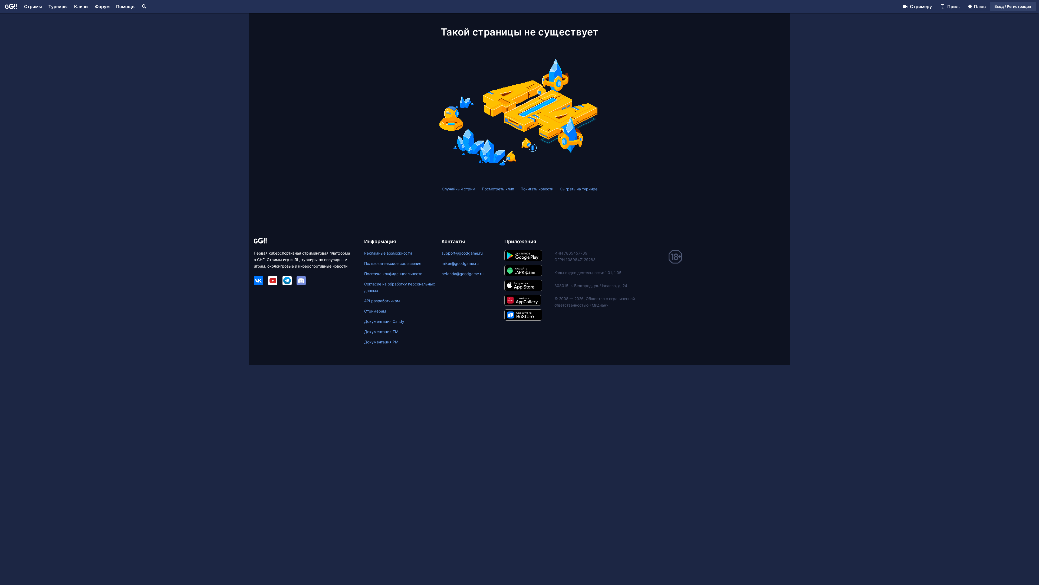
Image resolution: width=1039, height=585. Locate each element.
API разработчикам (382, 300)
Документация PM (381, 342)
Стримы (33, 6)
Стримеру (921, 6)
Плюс (980, 6)
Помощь (125, 6)
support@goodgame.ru (462, 253)
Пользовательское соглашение (392, 263)
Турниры (58, 6)
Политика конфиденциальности (393, 273)
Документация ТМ (381, 331)
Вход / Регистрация (1012, 6)
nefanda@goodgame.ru (463, 273)
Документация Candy (384, 321)
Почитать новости (537, 189)
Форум (102, 6)
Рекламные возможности (388, 253)
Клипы (81, 6)
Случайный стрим (458, 189)
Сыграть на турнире (578, 189)
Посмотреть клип (498, 189)
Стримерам (375, 311)
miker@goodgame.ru (460, 263)
